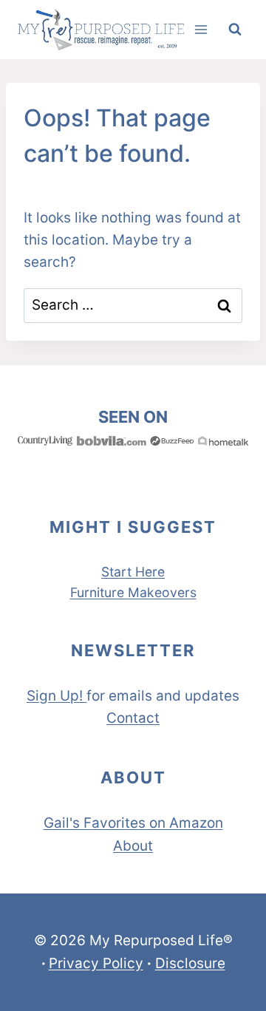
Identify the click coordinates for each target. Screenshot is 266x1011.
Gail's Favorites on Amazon (133, 822)
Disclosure (190, 963)
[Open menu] (200, 29)
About (133, 845)
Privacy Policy (96, 963)
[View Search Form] (235, 29)
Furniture (99, 592)
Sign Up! (55, 695)
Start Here (133, 571)
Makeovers (162, 592)
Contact (133, 717)
